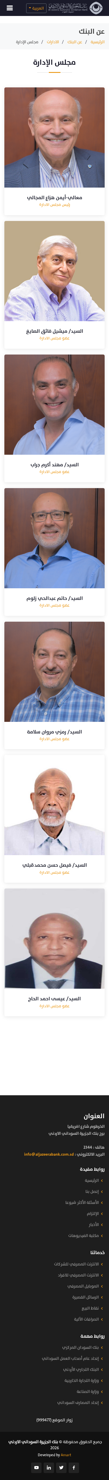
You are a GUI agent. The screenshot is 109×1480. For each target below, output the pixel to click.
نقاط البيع (90, 1308)
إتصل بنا (92, 1192)
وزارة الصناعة (88, 1392)
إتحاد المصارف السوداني (78, 1403)
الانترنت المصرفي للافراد (78, 1275)
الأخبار (94, 1225)
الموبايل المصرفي (83, 1286)
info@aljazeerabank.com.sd (49, 1154)
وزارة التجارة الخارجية (82, 1381)
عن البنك (74, 42)
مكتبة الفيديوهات (83, 1236)
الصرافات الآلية (86, 1319)
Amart (66, 1455)
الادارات (53, 42)
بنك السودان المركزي (80, 1348)
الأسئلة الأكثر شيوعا (82, 1203)
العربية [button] (38, 8)
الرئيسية (98, 42)
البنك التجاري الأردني (81, 1370)
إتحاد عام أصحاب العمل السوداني (70, 1359)
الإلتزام (93, 1214)
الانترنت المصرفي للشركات (76, 1264)
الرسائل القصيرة (85, 1297)
